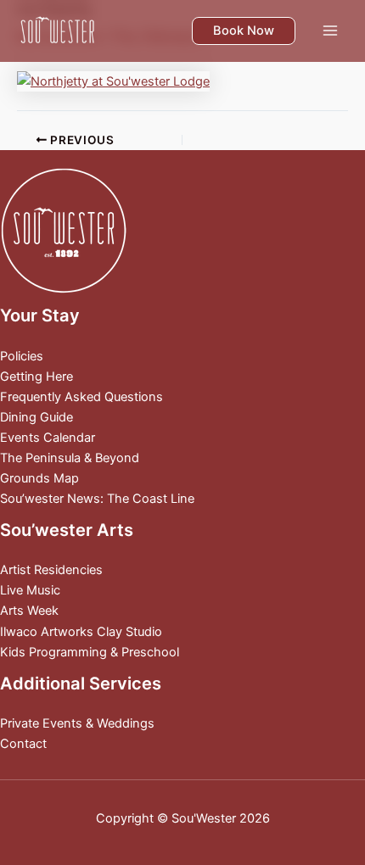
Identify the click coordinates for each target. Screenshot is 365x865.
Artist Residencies (51, 570)
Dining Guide (36, 417)
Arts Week (29, 610)
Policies (21, 356)
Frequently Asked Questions (81, 397)
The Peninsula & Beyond (69, 458)
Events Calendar (47, 437)
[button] (243, 31)
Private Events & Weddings (77, 723)
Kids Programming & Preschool (89, 652)
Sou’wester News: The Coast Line (97, 498)
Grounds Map (39, 478)
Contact (23, 743)
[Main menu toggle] (330, 30)
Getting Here (36, 376)
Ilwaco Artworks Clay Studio (81, 631)
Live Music (30, 590)
